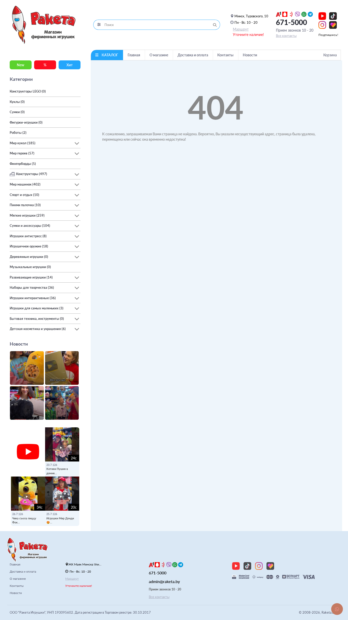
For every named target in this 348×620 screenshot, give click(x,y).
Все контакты (286, 36)
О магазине (159, 55)
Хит (69, 65)
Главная (134, 55)
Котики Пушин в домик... (57, 471)
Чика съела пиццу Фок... (24, 520)
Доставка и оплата (193, 55)
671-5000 (291, 22)
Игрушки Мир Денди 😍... (60, 520)
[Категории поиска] (98, 25)
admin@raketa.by (164, 581)
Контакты (225, 55)
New (20, 65)
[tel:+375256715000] (291, 13)
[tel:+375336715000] (284, 13)
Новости (250, 55)
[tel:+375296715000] (278, 13)
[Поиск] (215, 25)
